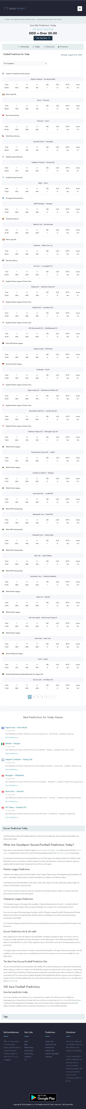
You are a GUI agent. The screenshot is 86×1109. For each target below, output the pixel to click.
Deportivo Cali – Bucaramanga (43, 224)
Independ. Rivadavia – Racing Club (43, 162)
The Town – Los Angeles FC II (43, 266)
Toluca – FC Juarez (43, 100)
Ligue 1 (5, 853)
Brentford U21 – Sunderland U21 (43, 307)
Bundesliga (51, 850)
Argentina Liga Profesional (14, 157)
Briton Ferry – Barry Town (43, 638)
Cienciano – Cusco (43, 121)
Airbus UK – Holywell (43, 597)
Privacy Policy (28, 1054)
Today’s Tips (49, 1041)
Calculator (48, 1057)
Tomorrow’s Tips (50, 1044)
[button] (43, 828)
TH (25, 1060)
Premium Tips (49, 1050)
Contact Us (27, 1057)
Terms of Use (28, 1050)
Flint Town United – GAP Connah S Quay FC (43, 618)
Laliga (58, 850)
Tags (5, 1016)
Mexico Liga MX (11, 94)
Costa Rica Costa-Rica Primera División (18, 74)
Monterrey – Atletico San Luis (43, 245)
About (26, 1041)
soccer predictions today (15, 828)
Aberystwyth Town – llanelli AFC (43, 514)
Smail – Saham (43, 659)
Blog (25, 1044)
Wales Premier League (13, 447)
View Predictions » (11, 737)
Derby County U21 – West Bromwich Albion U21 (43, 390)
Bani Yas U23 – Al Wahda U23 (43, 680)
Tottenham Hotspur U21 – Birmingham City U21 (43, 431)
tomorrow (62, 1000)
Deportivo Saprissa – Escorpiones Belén (43, 79)
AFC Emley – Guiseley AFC (16, 807)
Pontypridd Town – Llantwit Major (43, 535)
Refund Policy (28, 1047)
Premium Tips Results (52, 1054)
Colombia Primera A (12, 219)
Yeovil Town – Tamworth (14, 791)
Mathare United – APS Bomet (43, 349)
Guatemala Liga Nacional (14, 177)
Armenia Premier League (13, 364)
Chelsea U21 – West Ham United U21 (43, 287)
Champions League (63, 853)
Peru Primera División (12, 115)
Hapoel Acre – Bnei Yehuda (16, 727)
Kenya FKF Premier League (14, 343)
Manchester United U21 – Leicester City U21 (43, 411)
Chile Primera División (12, 136)
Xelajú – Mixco (43, 183)
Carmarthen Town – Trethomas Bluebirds (43, 576)
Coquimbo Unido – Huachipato (43, 141)
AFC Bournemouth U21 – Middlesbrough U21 (43, 328)
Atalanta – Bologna (12, 743)
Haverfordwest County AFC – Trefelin (43, 452)
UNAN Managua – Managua (43, 204)
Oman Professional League (14, 653)
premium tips (13, 981)
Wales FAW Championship (14, 509)
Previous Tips (49, 1047)
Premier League (42, 850)
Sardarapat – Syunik (43, 369)
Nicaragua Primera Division (14, 198)
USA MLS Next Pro (11, 260)
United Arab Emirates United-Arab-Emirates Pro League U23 (24, 674)
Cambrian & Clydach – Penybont (43, 473)
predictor (69, 978)
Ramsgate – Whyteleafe (14, 775)
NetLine (8, 1060)
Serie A (78, 850)
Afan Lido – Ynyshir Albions (43, 556)
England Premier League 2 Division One (18, 281)
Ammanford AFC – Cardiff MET (43, 493)
